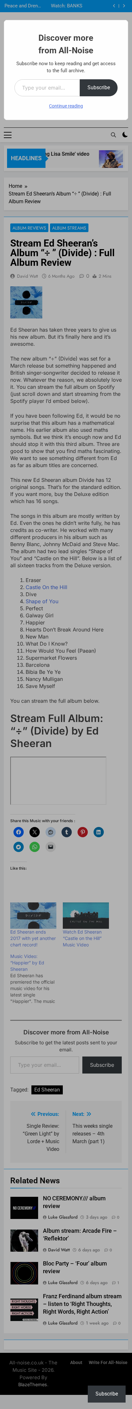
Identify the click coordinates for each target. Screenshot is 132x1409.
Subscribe (98, 87)
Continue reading (66, 106)
